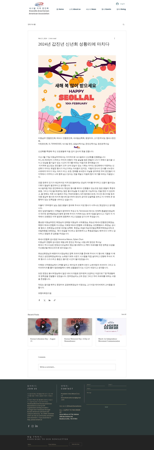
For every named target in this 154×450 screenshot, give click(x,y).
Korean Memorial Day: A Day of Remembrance (77, 340)
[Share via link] (55, 300)
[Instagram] (32, 426)
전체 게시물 (32, 24)
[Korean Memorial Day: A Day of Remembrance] (77, 326)
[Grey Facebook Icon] (28, 426)
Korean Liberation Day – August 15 (42, 340)
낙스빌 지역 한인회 (39, 8)
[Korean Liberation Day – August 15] (43, 326)
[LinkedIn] (36, 426)
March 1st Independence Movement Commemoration (109, 340)
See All (124, 314)
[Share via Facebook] (39, 300)
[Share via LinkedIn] (49, 300)
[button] (124, 24)
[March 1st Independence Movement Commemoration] (111, 326)
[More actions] (114, 38)
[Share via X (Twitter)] (44, 300)
